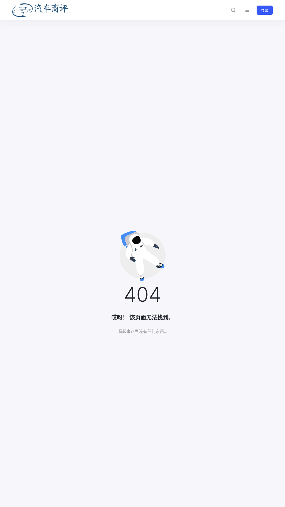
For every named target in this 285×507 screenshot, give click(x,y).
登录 (265, 10)
